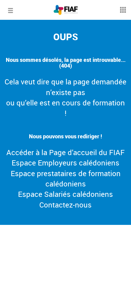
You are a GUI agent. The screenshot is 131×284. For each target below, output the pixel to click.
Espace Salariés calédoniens (65, 194)
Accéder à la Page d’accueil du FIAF (65, 152)
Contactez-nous (65, 205)
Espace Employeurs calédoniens (65, 163)
